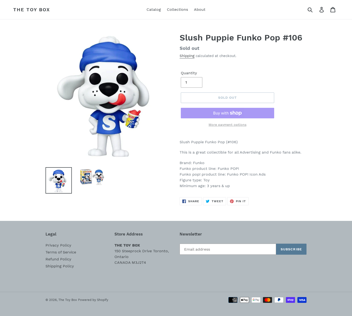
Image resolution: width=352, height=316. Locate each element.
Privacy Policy (58, 245)
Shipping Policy (59, 266)
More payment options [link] (227, 124)
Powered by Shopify (93, 300)
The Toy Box (31, 9)
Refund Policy (58, 259)
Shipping (187, 56)
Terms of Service (60, 252)
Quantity (189, 73)
